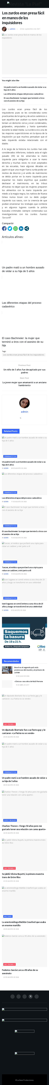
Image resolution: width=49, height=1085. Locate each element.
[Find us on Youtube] (36, 996)
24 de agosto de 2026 (11, 929)
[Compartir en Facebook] (4, 228)
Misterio (8, 916)
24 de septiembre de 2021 (30, 29)
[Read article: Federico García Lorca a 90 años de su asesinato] (24, 951)
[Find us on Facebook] (12, 996)
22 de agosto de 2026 (11, 977)
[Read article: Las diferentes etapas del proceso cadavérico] (24, 483)
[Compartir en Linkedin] (21, 228)
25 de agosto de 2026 (11, 881)
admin (12, 29)
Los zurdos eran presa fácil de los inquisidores (23, 355)
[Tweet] (10, 228)
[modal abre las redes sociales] (26, 228)
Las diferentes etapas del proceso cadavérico (23, 94)
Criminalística (10, 456)
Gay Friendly (9, 724)
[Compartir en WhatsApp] (15, 228)
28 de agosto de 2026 (19, 468)
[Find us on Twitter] (30, 996)
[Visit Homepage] (24, 4)
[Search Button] (46, 4)
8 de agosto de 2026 (18, 610)
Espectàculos (10, 820)
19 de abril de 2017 (22, 685)
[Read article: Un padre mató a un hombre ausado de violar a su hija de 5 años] (24, 447)
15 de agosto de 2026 (19, 538)
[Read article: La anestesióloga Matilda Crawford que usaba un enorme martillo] (24, 902)
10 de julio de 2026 (22, 676)
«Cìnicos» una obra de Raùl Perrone (28, 681)
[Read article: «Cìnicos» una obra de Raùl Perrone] (7, 684)
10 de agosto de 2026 (19, 574)
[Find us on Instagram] (18, 996)
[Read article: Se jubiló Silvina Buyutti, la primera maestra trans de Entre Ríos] (24, 854)
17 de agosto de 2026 (19, 501)
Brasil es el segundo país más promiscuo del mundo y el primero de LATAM (29, 670)
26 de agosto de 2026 (11, 833)
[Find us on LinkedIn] (24, 996)
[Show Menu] (3, 4)
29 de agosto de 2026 (11, 737)
